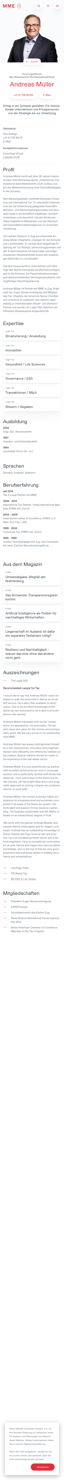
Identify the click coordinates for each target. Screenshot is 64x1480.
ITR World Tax (19, 873)
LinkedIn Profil (11, 157)
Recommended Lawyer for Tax (21, 687)
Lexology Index (20, 867)
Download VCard (13, 153)
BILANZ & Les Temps (23, 878)
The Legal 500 (19, 680)
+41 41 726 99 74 (12, 137)
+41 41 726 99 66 (23, 94)
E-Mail (7, 141)
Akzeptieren (43, 1467)
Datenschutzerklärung (34, 1444)
